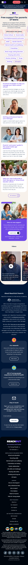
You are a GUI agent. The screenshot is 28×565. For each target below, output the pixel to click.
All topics (18, 62)
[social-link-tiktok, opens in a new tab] (5, 553)
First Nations (14, 491)
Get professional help (14, 485)
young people (17, 306)
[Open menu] (24, 2)
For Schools (13, 449)
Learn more (13, 233)
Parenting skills (14, 458)
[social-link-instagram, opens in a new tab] (9, 553)
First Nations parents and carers (14, 38)
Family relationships (14, 466)
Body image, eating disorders (14, 52)
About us (14, 502)
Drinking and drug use (14, 474)
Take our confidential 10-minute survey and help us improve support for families (14, 6)
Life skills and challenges (14, 469)
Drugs (20, 58)
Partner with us (14, 521)
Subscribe (14, 420)
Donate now (14, 384)
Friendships (14, 48)
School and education (14, 455)
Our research (14, 505)
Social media (20, 35)
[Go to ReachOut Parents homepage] (4, 2)
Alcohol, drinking (11, 58)
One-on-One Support (14, 483)
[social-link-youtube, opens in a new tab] (14, 553)
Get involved (14, 516)
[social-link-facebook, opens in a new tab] (18, 553)
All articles (13, 195)
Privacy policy (18, 427)
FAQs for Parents (14, 493)
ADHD (7, 42)
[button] (11, 266)
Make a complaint (14, 524)
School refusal (8, 35)
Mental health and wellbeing (14, 45)
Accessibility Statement (14, 558)
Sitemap (22, 556)
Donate (14, 518)
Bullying (9, 62)
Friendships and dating (14, 463)
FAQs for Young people (14, 496)
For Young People (13, 447)
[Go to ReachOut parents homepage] (14, 441)
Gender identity (17, 42)
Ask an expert (14, 488)
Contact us (14, 510)
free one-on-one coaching (18, 324)
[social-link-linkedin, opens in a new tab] (22, 553)
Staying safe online (14, 55)
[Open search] (22, 2)
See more (14, 358)
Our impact (14, 507)
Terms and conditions (8, 556)
